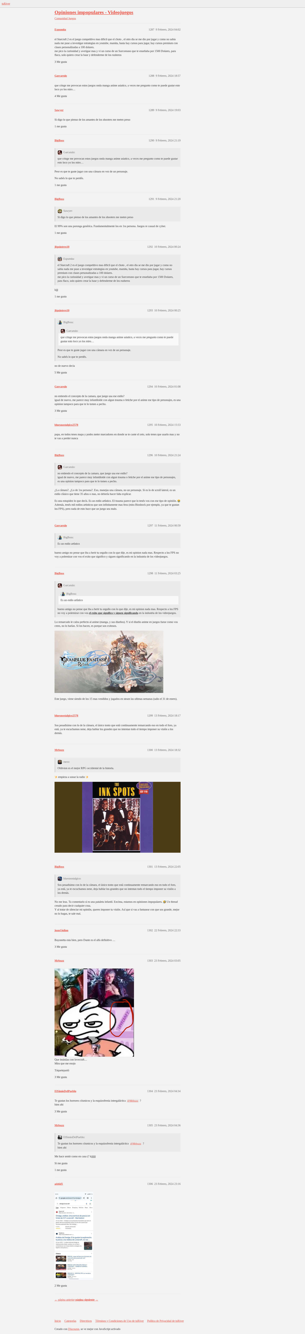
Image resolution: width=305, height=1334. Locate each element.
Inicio (58, 1320)
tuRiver (6, 3)
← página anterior (65, 1299)
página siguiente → (86, 1299)
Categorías (70, 1320)
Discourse (73, 1328)
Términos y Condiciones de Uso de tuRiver (119, 1320)
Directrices (86, 1320)
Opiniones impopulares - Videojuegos (94, 12)
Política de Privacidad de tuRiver (165, 1320)
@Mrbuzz (132, 1100)
